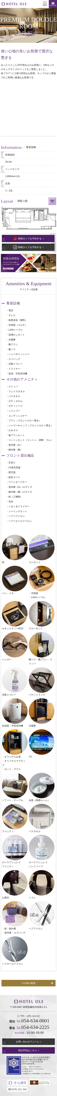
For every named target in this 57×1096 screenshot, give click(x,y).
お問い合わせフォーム (27, 1041)
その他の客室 (28, 983)
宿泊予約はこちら (27, 1050)
